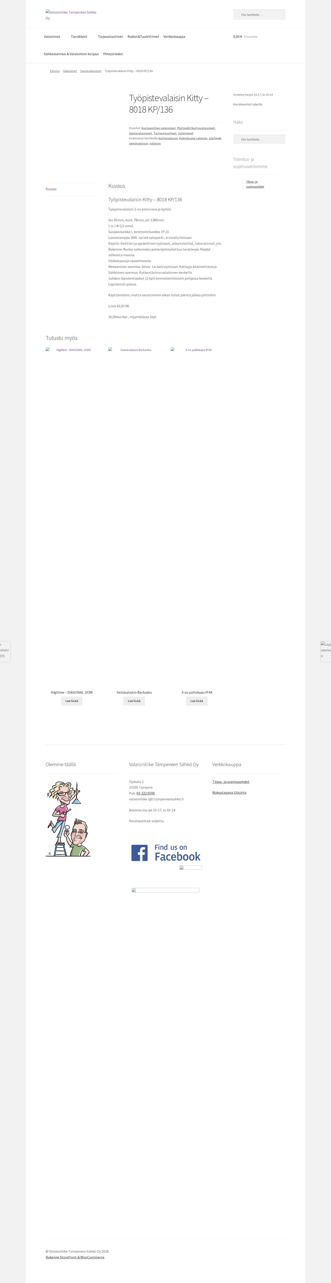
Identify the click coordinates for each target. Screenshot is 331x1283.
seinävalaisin (138, 143)
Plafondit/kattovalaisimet (196, 128)
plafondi (215, 138)
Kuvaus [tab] (51, 189)
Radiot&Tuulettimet (143, 36)
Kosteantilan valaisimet (158, 128)
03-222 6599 (145, 793)
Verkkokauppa (174, 36)
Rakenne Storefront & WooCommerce (75, 1257)
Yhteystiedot (113, 54)
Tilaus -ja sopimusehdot (230, 781)
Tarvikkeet (79, 36)
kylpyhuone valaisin (193, 138)
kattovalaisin (168, 138)
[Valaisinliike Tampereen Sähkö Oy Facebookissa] (165, 852)
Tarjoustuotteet (110, 36)
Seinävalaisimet (90, 71)
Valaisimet (52, 36)
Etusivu (55, 71)
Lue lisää (72, 701)
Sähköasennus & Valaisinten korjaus (71, 54)
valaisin (155, 143)
